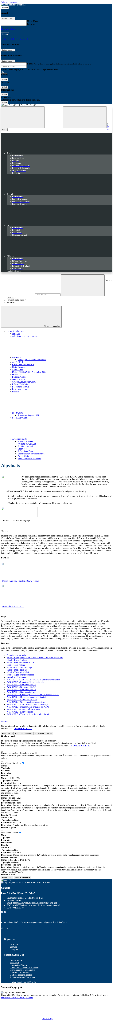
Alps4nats (16, 357)
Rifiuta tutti (23, 733)
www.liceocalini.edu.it (11, 763)
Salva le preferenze (22, 877)
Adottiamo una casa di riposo (24, 336)
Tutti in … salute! (25, 446)
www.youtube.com (9, 833)
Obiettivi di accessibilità (20, 972)
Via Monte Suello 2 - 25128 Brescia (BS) (25, 898)
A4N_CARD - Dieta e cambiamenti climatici (26, 697)
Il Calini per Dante (26, 451)
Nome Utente (33, 21)
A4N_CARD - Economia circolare (22, 699)
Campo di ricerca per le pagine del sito (17, 294)
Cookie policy (16, 960)
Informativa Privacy (18, 965)
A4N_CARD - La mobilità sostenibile (23, 709)
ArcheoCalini (23, 456)
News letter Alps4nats (16, 677)
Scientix (15, 392)
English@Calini (19, 377)
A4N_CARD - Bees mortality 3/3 (21, 689)
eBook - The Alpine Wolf (18, 672)
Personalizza (7, 733)
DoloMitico (17, 374)
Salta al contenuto (9, 2)
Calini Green (17, 369)
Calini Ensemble (19, 367)
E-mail (30, 64)
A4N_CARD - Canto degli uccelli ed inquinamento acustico (33, 694)
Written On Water (25, 441)
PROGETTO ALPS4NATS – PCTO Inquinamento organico (33, 680)
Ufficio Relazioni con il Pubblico (24, 967)
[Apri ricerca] (85, 117)
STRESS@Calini (19, 418)
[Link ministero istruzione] (13, 5)
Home (107, 280)
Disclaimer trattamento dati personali (17, 997)
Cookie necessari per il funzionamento (18, 753)
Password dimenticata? (11, 29)
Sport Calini (17, 413)
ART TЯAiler (18, 362)
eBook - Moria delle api (17, 670)
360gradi (16, 333)
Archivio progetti (20, 439)
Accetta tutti (43, 733)
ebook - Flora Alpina (16, 665)
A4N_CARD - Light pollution (20, 712)
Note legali (14, 962)
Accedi (5, 7)
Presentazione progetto (16, 655)
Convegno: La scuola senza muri (32, 359)
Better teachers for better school (31, 454)
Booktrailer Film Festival (23, 364)
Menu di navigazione (52, 326)
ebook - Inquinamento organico (20, 675)
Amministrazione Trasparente (22, 977)
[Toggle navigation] (23, 117)
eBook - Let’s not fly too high (19, 667)
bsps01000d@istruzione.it (35, 903)
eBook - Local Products (17, 660)
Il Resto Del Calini (20, 384)
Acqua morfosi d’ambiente (29, 458)
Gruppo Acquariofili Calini (24, 382)
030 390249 (15, 900)
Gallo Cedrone (18, 379)
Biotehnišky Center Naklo (13, 606)
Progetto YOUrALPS (27, 444)
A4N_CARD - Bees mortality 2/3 (21, 687)
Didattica (10, 297)
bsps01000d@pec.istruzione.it (36, 905)
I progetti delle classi (15, 300)
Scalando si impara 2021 (28, 415)
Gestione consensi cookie (21, 975)
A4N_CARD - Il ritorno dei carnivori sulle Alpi (27, 704)
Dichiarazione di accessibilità (22, 970)
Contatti (5, 887)
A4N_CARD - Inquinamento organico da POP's (28, 707)
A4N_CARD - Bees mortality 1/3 (21, 684)
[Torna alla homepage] (56, 105)
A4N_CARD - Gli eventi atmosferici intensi (26, 702)
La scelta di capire (20, 389)
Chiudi (4, 80)
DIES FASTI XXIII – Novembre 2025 (29, 372)
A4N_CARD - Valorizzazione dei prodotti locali (28, 714)
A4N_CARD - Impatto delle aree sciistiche (25, 682)
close (4, 130)
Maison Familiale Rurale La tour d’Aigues (20, 581)
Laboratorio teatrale (20, 387)
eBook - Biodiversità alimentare (20, 662)
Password (31, 24)
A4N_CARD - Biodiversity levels (21, 692)
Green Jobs (22, 449)
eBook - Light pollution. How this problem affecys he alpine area (35, 657)
